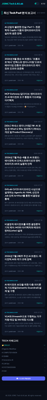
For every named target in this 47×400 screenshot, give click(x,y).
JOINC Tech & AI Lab (12, 3)
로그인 (43, 4)
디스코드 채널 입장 (25, 378)
